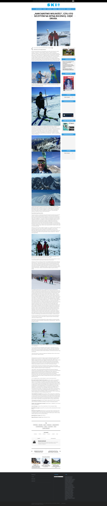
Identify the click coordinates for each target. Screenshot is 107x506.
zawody (73, 498)
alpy (68, 476)
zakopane (69, 498)
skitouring (71, 492)
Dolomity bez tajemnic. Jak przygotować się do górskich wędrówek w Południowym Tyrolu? (36, 466)
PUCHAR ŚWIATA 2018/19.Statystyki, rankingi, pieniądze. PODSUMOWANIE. (53, 451)
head (72, 480)
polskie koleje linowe (68, 487)
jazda (66, 482)
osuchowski (69, 486)
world (71, 496)
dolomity (70, 479)
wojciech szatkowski (46, 428)
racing (68, 490)
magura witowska (55, 424)
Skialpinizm (60, 11)
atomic (71, 476)
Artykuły (49, 9)
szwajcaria (66, 495)
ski (69, 491)
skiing (71, 491)
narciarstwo (71, 484)
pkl (72, 486)
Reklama (33, 478)
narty (66, 486)
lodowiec (66, 483)
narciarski (70, 483)
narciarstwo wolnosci (39, 426)
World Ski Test (61, 9)
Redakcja (33, 474)
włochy (66, 498)
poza (66, 488)
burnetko (66, 479)
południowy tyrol (70, 488)
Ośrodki (55, 9)
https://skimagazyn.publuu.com (68, 69)
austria (66, 478)
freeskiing (66, 480)
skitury (46, 426)
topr (72, 495)
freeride (73, 479)
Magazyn (69, 9)
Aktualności (39, 9)
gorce (45, 424)
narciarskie (66, 484)
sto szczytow (50, 426)
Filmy (44, 9)
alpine (66, 476)
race (66, 490)
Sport (63, 11)
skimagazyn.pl (67, 492)
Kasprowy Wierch (70, 482)
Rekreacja (56, 11)
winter (68, 496)
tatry (55, 426)
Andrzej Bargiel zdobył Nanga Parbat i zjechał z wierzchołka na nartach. (46, 465)
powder (73, 487)
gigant (70, 480)
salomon (66, 491)
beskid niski (35, 424)
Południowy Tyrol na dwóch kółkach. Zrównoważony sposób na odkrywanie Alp (56, 466)
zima (66, 499)
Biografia (39, 438)
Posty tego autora (53, 438)
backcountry (70, 478)
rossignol (71, 490)
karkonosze (49, 424)
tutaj (52, 47)
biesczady (40, 424)
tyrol (66, 496)
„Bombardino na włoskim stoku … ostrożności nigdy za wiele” (39, 451)
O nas (33, 476)
